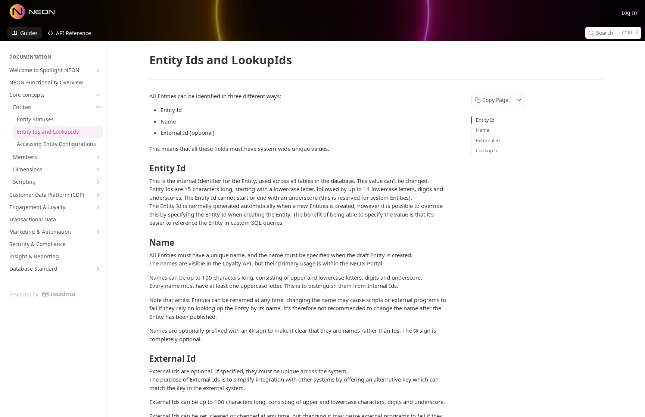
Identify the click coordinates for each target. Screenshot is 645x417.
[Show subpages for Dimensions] (98, 169)
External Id (488, 140)
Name (482, 130)
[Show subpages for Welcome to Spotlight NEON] (98, 70)
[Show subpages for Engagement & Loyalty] (98, 207)
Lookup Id (487, 150)
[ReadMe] (58, 294)
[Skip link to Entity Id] (144, 168)
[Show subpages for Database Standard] (98, 269)
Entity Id (485, 119)
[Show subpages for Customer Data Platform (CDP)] (98, 195)
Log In (629, 12)
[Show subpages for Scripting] (98, 182)
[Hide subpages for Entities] (98, 107)
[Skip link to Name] (144, 243)
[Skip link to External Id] (144, 359)
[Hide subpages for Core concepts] (98, 95)
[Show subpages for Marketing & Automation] (98, 232)
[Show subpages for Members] (98, 157)
